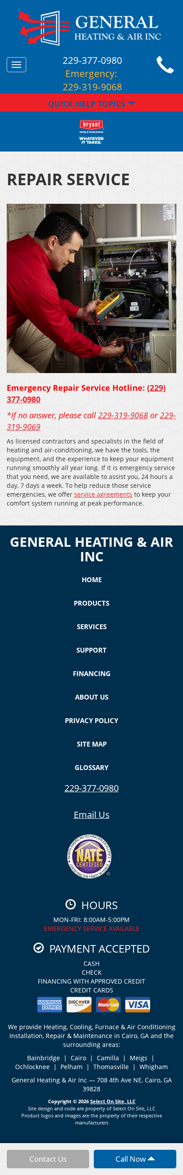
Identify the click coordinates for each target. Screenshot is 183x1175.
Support (91, 650)
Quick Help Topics (87, 103)
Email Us (92, 815)
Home (92, 579)
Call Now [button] (131, 1159)
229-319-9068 (123, 415)
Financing (92, 673)
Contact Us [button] (48, 1159)
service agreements (103, 494)
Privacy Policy (91, 720)
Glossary (91, 767)
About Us (91, 697)
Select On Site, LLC (112, 1101)
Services (92, 626)
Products (91, 603)
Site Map (92, 743)
